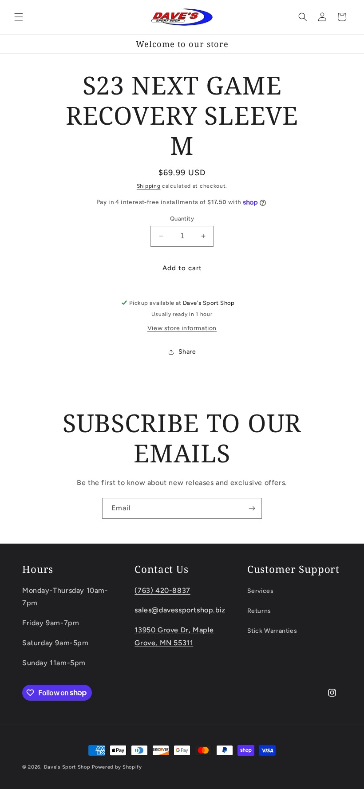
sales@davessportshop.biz (180, 610)
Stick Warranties (272, 631)
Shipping (149, 186)
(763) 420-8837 (162, 590)
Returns (259, 611)
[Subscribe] (251, 508)
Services (260, 591)
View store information (182, 328)
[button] (18, 17)
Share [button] (187, 351)
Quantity (182, 218)
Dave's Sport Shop (67, 767)
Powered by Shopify (117, 767)
